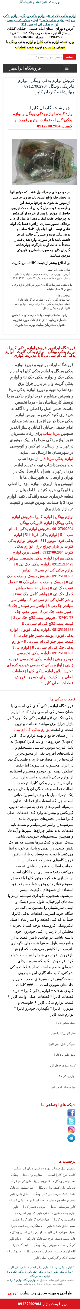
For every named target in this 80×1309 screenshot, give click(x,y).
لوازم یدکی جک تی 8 (62, 16)
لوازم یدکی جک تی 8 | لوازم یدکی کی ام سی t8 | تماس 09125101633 (43, 570)
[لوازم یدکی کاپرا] (40, 2)
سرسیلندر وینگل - (64, 1181)
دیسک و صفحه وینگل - (38, 1251)
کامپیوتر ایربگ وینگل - (45, 1245)
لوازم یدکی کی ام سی (22, 20)
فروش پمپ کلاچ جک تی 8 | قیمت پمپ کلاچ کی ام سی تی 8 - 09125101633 (42, 623)
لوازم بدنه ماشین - (64, 1213)
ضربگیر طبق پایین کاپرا (62, 1044)
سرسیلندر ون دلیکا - (20, 1187)
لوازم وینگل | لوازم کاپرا (53, 517)
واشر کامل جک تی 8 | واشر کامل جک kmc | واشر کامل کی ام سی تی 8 (43, 594)
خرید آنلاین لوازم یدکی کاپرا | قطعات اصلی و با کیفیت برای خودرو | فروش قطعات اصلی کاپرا (42, 677)
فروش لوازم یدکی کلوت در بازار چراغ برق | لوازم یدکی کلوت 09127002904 (40, 546)
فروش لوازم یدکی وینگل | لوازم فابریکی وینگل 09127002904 (42, 523)
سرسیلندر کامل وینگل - (46, 1194)
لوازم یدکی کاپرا (62, 1271)
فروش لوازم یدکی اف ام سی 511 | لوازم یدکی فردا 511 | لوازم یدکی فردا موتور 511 (41, 535)
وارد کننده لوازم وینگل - (50, 1187)
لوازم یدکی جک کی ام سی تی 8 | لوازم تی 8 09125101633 (42, 647)
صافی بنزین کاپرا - (64, 1219)
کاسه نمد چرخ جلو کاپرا (62, 1065)
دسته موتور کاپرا (66, 1022)
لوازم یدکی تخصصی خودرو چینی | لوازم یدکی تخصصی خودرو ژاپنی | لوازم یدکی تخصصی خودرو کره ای (40, 659)
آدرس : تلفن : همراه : (39, 33)
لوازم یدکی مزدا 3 (58, 458)
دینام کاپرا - (14, 1238)
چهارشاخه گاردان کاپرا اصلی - (30, 1219)
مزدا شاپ (51, 433)
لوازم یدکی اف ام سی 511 (39, 24)
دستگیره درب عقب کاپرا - (25, 1226)
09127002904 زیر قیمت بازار (42, 1304)
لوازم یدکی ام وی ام (64, 1086)
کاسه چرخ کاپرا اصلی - (61, 1174)
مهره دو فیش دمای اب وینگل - (31, 1168)
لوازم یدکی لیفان (39, 1267)
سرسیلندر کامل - (59, 1206)
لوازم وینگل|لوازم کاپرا (23, 1280)
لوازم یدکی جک (67, 1076)
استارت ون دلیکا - (32, 1174)
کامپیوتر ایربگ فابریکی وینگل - (31, 1181)
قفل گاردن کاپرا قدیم (63, 1033)
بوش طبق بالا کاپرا (65, 1054)
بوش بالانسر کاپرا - (33, 1206)
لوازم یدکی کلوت (52, 20)
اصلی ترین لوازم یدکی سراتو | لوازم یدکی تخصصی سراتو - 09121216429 (40, 558)
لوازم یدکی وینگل (33, 16)
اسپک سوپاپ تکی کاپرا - (60, 1232)
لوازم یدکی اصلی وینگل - (26, 1232)
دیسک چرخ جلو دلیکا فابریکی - (43, 1238)
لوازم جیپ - (62, 1251)
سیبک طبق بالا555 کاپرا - (60, 1226)
